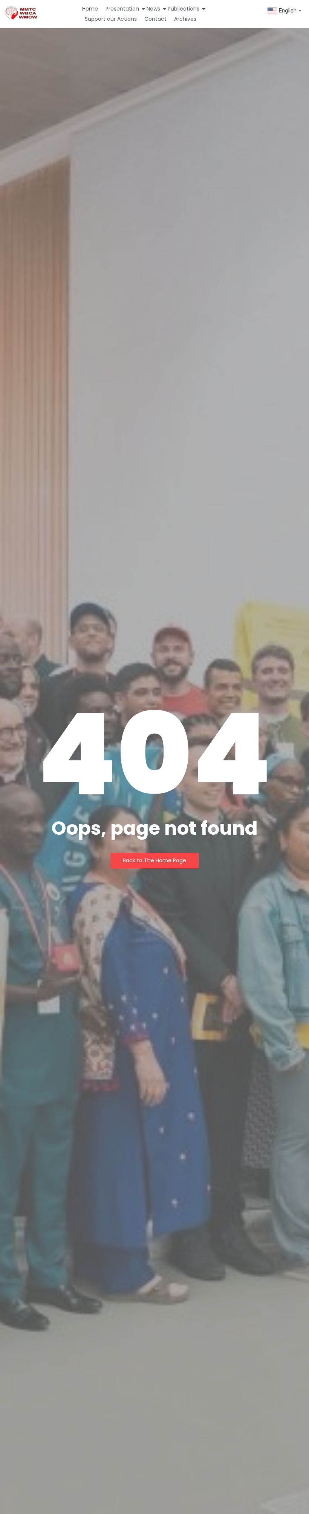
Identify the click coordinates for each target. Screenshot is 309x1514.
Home (90, 8)
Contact (155, 19)
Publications (183, 8)
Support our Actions (111, 19)
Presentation (122, 8)
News (153, 8)
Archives (185, 19)
